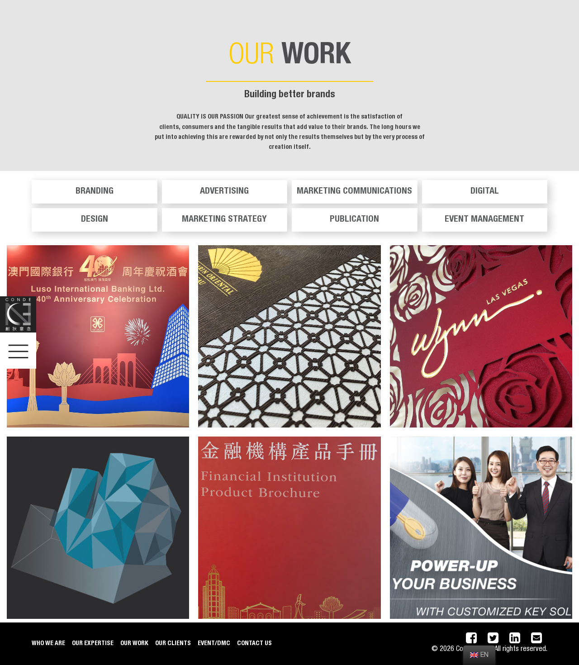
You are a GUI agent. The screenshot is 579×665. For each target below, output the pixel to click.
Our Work (134, 644)
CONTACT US (254, 644)
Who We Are (48, 644)
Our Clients (173, 644)
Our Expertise (93, 644)
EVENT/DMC (214, 644)
